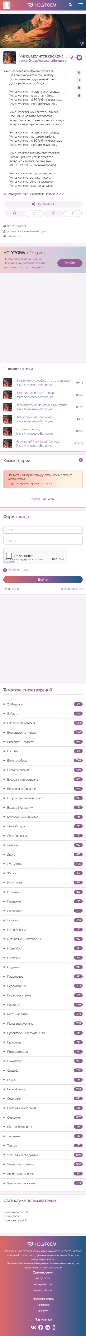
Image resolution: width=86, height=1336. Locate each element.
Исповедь (43, 892)
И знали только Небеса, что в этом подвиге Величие (50, 381)
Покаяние (44, 1005)
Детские (43, 845)
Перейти (70, 263)
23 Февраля (43, 704)
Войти (43, 579)
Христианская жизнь (44, 1183)
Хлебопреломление (43, 1174)
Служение (43, 1099)
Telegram (43, 1311)
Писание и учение (43, 995)
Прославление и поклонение (43, 1033)
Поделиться (45, 204)
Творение (43, 1136)
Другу (43, 855)
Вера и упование (44, 770)
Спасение (44, 1117)
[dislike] (53, 213)
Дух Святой (44, 864)
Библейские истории (44, 723)
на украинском (43, 1284)
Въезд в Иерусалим (43, 808)
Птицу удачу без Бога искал (33, 417)
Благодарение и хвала (44, 732)
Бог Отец (43, 751)
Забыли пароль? (72, 589)
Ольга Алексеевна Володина (47, 61)
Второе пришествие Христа (43, 798)
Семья (43, 1080)
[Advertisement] (43, 319)
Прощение (43, 1042)
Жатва (43, 873)
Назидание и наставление (43, 939)
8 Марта (43, 714)
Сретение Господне (43, 1127)
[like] (14, 213)
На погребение (43, 930)
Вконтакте (43, 1305)
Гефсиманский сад (27, 429)
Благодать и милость (43, 742)
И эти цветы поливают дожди (35, 393)
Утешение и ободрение (44, 1155)
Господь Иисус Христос (43, 817)
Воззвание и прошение (43, 779)
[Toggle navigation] (80, 5)
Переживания (44, 986)
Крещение (43, 901)
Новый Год (43, 948)
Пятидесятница (43, 1052)
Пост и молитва (44, 1014)
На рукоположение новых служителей (41, 405)
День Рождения (43, 836)
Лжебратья (43, 911)
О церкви (43, 967)
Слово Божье (44, 1089)
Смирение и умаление (43, 1108)
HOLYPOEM (14, 252)
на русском (43, 1278)
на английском (43, 1290)
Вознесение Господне (43, 789)
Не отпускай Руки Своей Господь (37, 441)
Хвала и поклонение (44, 1164)
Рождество (43, 1061)
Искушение (43, 883)
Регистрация (11, 589)
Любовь (44, 920)
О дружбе (43, 958)
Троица (43, 1146)
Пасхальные (43, 976)
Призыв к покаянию (44, 1023)
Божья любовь (44, 761)
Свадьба (43, 1070)
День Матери (43, 826)
